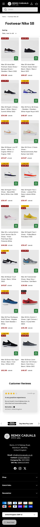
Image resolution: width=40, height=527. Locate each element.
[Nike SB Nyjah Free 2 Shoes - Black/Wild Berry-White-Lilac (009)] (10, 174)
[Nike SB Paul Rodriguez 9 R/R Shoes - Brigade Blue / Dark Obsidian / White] (10, 302)
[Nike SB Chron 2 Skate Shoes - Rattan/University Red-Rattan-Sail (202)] (30, 132)
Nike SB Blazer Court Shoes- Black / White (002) (8, 279)
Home (4, 16)
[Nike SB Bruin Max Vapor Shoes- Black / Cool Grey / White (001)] (10, 344)
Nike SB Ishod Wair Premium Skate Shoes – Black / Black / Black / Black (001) (29, 68)
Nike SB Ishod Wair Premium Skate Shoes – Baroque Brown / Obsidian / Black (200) (9, 68)
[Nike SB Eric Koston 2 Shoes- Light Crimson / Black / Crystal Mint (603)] (30, 302)
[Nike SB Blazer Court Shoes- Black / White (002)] (10, 261)
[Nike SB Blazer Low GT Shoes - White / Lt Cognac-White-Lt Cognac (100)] (10, 132)
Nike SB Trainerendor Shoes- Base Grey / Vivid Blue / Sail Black (28, 279)
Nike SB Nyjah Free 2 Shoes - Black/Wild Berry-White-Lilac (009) (9, 192)
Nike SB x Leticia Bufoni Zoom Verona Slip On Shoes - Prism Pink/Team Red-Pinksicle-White (9, 236)
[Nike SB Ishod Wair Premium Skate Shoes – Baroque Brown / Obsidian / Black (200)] (10, 49)
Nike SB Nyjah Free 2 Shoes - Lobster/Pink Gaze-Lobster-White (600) (28, 193)
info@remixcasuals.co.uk (22, 455)
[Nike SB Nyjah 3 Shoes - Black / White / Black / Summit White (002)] (10, 92)
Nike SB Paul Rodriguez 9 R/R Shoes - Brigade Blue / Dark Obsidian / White (9, 320)
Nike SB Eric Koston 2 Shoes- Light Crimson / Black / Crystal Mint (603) (29, 320)
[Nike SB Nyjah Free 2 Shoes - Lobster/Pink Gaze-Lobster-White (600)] (30, 174)
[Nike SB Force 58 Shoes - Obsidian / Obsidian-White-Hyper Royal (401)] (30, 92)
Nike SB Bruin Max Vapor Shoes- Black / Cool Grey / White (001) (10, 362)
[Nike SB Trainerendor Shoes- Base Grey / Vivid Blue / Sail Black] (30, 261)
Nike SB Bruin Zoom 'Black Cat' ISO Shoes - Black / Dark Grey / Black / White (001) (29, 363)
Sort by (4, 30)
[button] (36, 3)
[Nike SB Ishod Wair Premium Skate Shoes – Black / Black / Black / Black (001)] (30, 49)
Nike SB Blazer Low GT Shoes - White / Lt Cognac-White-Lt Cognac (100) (9, 150)
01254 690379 (23, 458)
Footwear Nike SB (13, 16)
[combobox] (20, 9)
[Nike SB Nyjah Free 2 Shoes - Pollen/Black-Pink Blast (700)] (30, 217)
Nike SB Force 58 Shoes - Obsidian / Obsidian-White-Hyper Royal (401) (30, 109)
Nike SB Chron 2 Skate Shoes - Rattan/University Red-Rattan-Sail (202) (29, 150)
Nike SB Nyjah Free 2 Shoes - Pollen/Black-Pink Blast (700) (28, 234)
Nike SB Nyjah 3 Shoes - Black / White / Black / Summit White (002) (10, 109)
